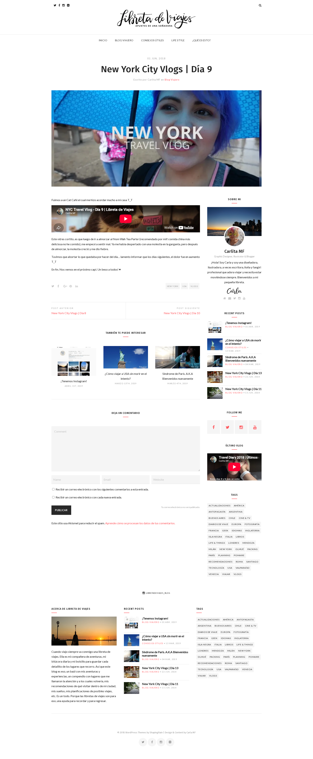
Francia (214, 530)
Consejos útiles (235, 347)
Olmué (239, 549)
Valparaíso (243, 567)
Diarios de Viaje (218, 524)
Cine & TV (244, 518)
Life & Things (217, 542)
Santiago (252, 561)
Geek (225, 530)
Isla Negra (215, 536)
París (212, 555)
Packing (252, 549)
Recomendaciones (220, 561)
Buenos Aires (217, 518)
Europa (236, 524)
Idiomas (237, 530)
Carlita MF (154, 79)
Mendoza (248, 542)
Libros (240, 536)
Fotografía (252, 524)
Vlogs (194, 286)
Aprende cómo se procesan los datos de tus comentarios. (140, 523)
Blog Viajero (172, 79)
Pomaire (239, 555)
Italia (228, 536)
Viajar (226, 574)
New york (172, 286)
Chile (232, 518)
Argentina (236, 511)
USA (184, 286)
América (239, 505)
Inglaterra (252, 530)
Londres (233, 542)
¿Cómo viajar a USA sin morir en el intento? (243, 341)
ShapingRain (156, 732)
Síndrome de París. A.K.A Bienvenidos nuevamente (240, 358)
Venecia (214, 574)
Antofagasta (217, 511)
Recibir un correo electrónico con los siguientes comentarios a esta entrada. (102, 489)
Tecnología (216, 567)
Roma (239, 561)
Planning (224, 555)
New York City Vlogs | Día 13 (243, 373)
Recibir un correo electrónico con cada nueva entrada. (89, 497)
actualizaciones (219, 505)
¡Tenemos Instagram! (238, 322)
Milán (212, 549)
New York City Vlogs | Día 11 (243, 389)
